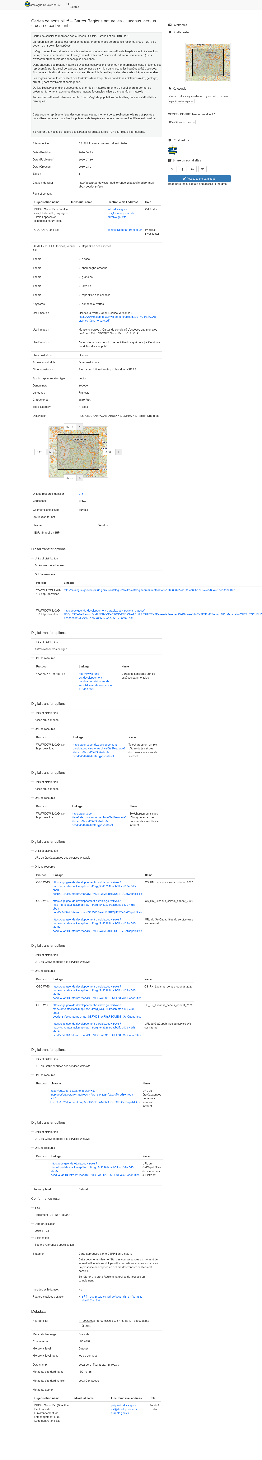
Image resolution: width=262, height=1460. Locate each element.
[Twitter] (172, 169)
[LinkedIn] (192, 169)
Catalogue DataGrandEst (45, 5)
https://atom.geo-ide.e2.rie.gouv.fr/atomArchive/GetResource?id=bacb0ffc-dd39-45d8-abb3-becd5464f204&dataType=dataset (99, 819)
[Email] (202, 169)
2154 (82, 493)
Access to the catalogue (201, 178)
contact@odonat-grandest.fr (125, 230)
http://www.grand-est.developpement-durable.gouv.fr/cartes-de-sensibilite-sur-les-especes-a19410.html (95, 681)
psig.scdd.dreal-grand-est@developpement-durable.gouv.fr (124, 1409)
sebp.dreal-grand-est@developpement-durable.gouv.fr (121, 213)
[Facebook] (182, 169)
